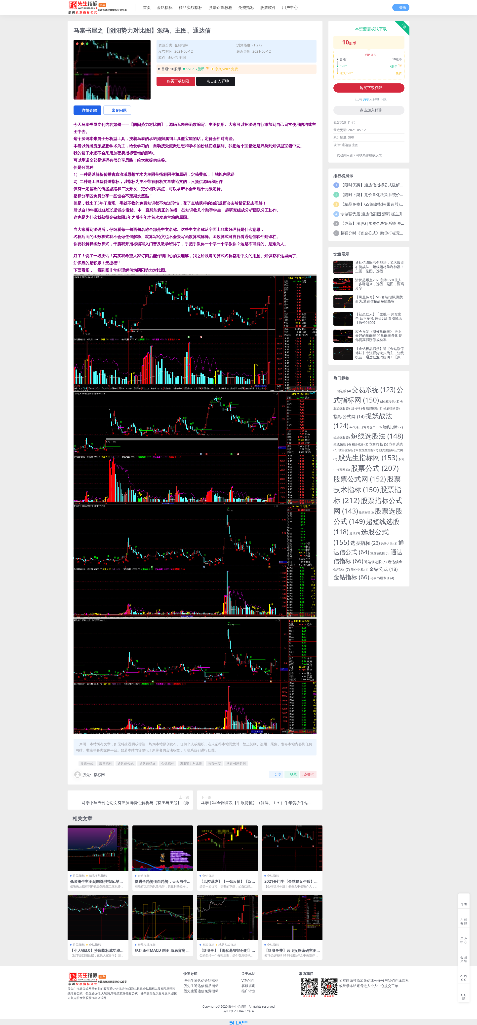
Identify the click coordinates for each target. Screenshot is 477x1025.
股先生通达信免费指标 (201, 991)
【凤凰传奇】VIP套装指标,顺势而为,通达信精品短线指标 (379, 299)
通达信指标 (147, 763)
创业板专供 (389, 401)
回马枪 (358, 408)
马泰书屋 (214, 763)
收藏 (293, 774)
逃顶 (355, 533)
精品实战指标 (190, 7)
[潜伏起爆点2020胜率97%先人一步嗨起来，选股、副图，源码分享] (343, 284)
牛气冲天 (358, 427)
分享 (278, 774)
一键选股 (342, 391)
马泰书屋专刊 (236, 763)
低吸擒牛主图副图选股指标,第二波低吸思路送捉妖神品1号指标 (96, 883)
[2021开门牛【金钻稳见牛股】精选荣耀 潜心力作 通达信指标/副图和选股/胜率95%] (292, 848)
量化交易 (359, 569)
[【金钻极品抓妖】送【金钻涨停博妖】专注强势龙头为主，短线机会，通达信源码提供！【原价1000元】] (343, 353)
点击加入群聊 (217, 81)
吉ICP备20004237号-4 (238, 1011)
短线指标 (393, 426)
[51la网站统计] (238, 1022)
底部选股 (374, 408)
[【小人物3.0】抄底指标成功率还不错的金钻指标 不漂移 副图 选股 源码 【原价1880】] (98, 917)
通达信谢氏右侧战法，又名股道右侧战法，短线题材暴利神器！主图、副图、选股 (379, 266)
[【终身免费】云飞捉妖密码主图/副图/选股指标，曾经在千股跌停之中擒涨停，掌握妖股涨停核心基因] (292, 917)
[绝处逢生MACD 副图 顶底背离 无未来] (162, 917)
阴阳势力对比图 (191, 763)
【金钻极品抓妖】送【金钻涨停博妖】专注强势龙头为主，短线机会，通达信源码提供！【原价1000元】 (379, 354)
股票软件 (268, 7)
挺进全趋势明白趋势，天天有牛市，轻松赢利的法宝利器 (161, 883)
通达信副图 (380, 553)
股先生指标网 (93, 774)
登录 (402, 7)
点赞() (309, 774)
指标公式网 (348, 416)
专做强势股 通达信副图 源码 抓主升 (371, 214)
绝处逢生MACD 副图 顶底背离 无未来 (162, 952)
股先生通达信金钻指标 (201, 980)
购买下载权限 (178, 81)
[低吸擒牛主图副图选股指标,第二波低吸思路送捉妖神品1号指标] (98, 848)
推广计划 (248, 991)
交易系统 (374, 389)
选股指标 (365, 543)
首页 (147, 7)
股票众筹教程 (220, 7)
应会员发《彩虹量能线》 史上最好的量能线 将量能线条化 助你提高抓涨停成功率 (378, 335)
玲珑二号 (374, 427)
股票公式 (86, 763)
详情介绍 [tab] (89, 110)
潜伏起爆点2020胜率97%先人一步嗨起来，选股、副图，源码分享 (379, 284)
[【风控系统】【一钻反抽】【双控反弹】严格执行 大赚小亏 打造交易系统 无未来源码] (227, 848)
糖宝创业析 (348, 450)
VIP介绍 (247, 980)
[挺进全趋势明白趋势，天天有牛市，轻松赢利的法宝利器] (162, 848)
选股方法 (389, 544)
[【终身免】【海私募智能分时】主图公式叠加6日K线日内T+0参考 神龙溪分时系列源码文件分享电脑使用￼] (227, 917)
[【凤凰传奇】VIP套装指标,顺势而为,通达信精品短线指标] (343, 301)
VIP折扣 (371, 55)
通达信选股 (375, 561)
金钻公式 (383, 569)
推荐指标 (79, 876)
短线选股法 (377, 436)
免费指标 (246, 7)
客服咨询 (248, 985)
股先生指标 (368, 450)
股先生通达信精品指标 (201, 985)
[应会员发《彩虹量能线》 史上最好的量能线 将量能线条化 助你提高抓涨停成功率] (343, 336)
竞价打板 (378, 444)
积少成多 (360, 444)
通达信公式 (126, 763)
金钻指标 (165, 7)
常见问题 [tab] (119, 110)
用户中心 (290, 7)
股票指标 (105, 763)
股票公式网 (359, 478)
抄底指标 (391, 408)
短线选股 (341, 437)
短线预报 (342, 444)
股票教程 (366, 512)
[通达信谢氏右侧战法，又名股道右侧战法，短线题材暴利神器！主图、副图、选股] (343, 267)
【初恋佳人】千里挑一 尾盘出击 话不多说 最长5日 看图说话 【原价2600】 (378, 318)
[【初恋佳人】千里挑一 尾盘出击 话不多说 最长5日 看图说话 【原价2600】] (343, 318)
